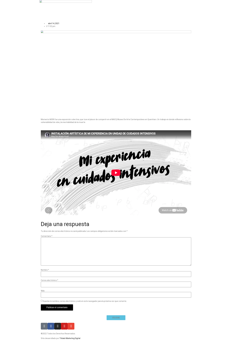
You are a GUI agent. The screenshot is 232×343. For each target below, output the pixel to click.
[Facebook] (51, 326)
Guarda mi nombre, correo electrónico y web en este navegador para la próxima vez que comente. (85, 301)
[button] (116, 317)
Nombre (45, 270)
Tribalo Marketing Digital (69, 338)
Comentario (46, 236)
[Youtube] (64, 326)
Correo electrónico (49, 280)
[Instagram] (57, 326)
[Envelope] (71, 326)
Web (43, 291)
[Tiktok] (44, 326)
